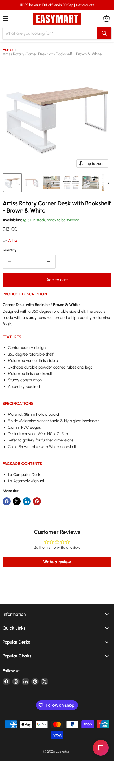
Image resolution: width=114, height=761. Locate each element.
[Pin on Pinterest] (37, 501)
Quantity (10, 250)
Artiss (12, 240)
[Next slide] (108, 182)
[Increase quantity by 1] (49, 261)
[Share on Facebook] (7, 501)
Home (8, 49)
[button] (12, 183)
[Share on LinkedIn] (27, 501)
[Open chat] (101, 748)
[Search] (104, 33)
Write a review (57, 561)
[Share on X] (17, 501)
